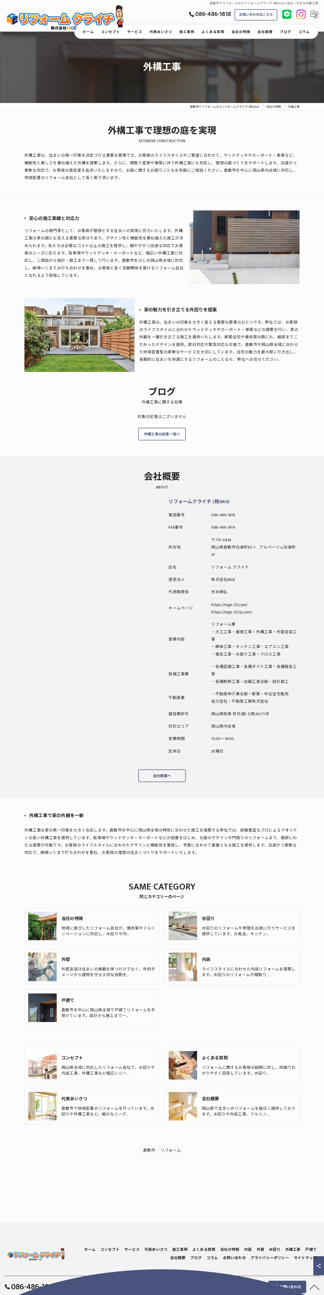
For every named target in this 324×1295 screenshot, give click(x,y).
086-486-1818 (223, 515)
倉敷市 (149, 1150)
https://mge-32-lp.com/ (231, 612)
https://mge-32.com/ (229, 604)
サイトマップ (305, 1258)
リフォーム (171, 1150)
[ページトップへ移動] (314, 1287)
